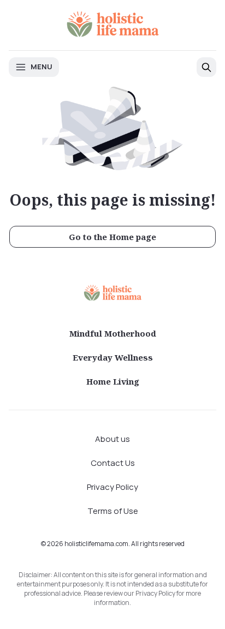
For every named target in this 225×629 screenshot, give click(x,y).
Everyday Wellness (113, 357)
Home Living (112, 381)
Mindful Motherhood (112, 333)
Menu (41, 66)
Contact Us (113, 463)
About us (112, 439)
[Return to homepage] (112, 292)
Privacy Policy (112, 487)
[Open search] (206, 67)
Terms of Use (112, 511)
